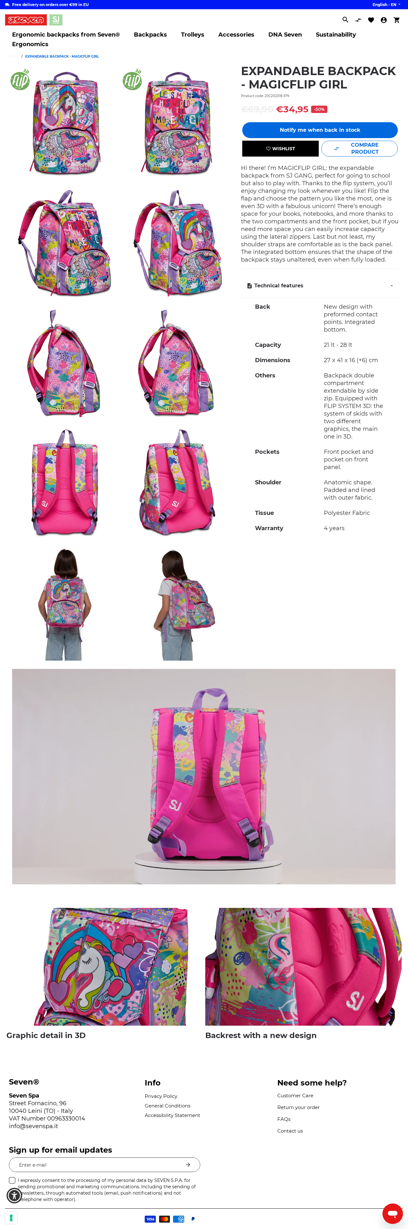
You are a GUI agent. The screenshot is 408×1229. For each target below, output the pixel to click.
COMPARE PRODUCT (365, 148)
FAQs (283, 1119)
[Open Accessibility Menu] (14, 1196)
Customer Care (295, 1095)
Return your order (298, 1107)
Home (14, 56)
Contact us (290, 1131)
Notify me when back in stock (320, 130)
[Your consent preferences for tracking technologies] (11, 1218)
